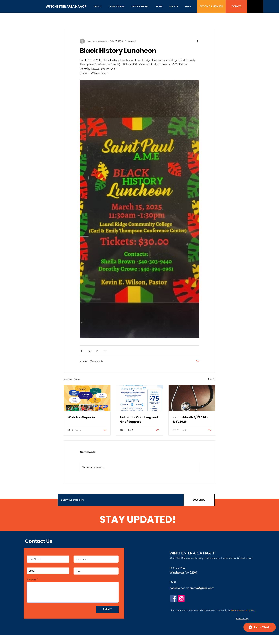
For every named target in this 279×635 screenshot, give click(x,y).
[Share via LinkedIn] (97, 350)
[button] (97, 6)
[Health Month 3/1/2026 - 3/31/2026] (192, 398)
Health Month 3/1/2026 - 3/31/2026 (190, 419)
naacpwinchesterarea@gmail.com (192, 588)
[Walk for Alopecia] (87, 398)
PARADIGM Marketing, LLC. (243, 610)
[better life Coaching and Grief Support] (139, 398)
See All (211, 378)
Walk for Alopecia (81, 417)
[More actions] (197, 41)
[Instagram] (181, 598)
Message (31, 579)
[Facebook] (173, 598)
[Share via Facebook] (81, 350)
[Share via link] (105, 350)
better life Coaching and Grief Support (139, 419)
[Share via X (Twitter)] (89, 350)
